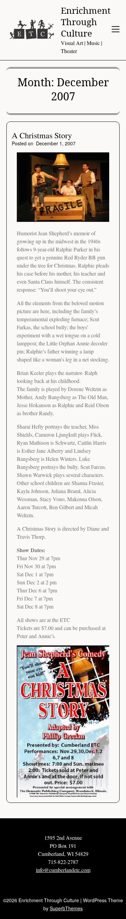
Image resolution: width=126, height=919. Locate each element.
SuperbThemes (66, 908)
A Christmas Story (42, 135)
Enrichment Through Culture (86, 22)
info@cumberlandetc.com (63, 869)
